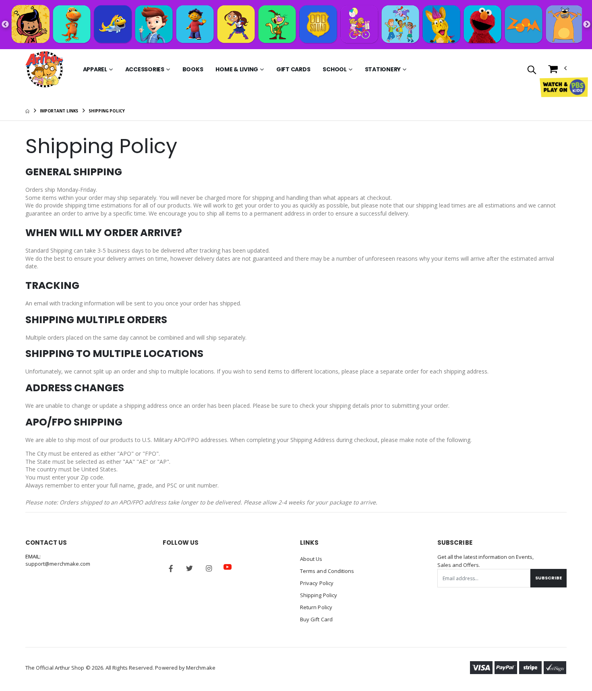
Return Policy (316, 607)
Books (192, 69)
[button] (532, 70)
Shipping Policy (318, 595)
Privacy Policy (316, 583)
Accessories (144, 69)
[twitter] (190, 568)
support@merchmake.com (57, 563)
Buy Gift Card (316, 619)
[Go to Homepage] (44, 69)
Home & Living (236, 69)
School (335, 69)
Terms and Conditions (327, 571)
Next (587, 25)
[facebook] (171, 568)
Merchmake (200, 667)
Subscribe (548, 578)
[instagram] (209, 568)
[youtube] (227, 567)
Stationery (383, 69)
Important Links (59, 111)
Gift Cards (293, 69)
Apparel (95, 69)
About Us (311, 558)
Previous (5, 25)
